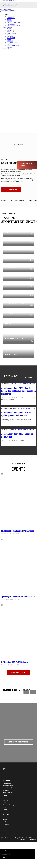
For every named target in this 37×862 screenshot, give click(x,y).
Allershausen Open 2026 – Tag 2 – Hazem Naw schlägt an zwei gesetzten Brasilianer (18, 390)
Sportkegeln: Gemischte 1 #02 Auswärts (18, 596)
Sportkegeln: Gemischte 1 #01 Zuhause (17, 530)
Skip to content (4, 0)
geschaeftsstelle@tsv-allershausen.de (12, 788)
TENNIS (14, 384)
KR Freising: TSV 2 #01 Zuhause (14, 662)
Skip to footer (12, 0)
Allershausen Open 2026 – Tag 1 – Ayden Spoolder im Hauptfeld (16, 414)
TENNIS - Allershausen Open (26, 384)
